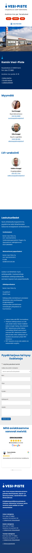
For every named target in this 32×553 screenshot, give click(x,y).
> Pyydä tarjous (6, 80)
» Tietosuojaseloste (9, 544)
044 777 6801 (9, 70)
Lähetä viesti (6, 419)
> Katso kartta (6, 78)
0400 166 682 (16, 139)
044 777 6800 (10, 516)
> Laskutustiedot (7, 83)
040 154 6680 (16, 116)
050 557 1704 (16, 173)
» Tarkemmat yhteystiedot (11, 520)
